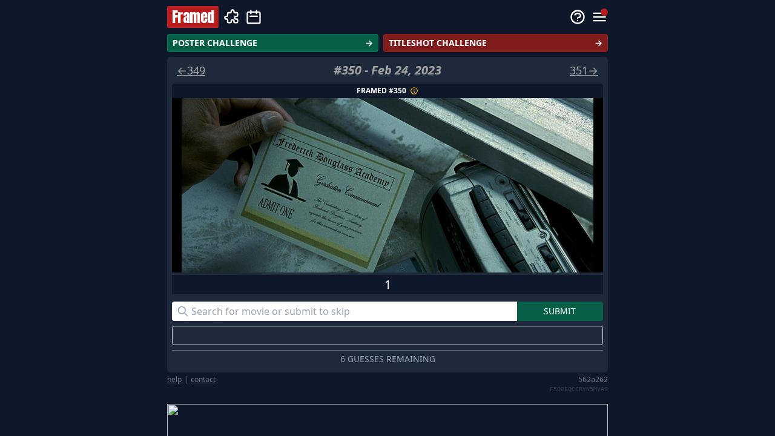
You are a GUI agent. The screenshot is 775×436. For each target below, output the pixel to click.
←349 (191, 70)
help (174, 380)
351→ (584, 70)
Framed (193, 17)
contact (203, 380)
